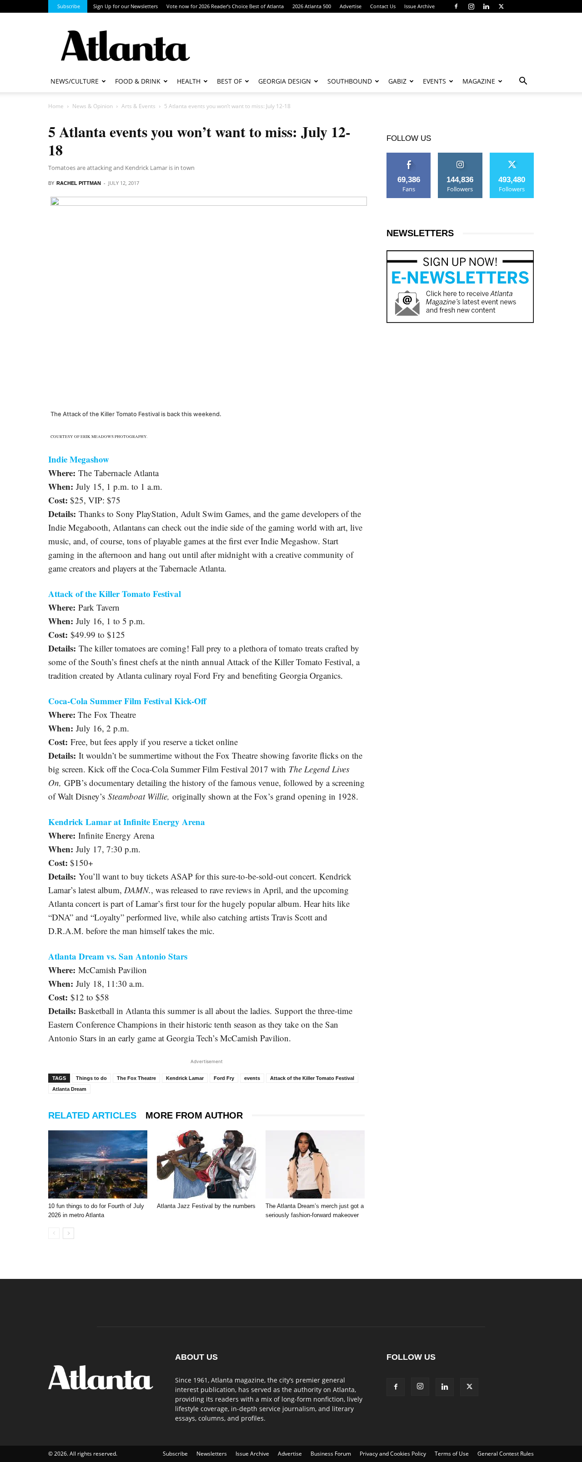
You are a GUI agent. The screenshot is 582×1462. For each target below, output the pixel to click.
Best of (229, 81)
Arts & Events (138, 106)
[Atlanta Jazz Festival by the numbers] (206, 1164)
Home (56, 106)
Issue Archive (419, 6)
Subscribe (68, 6)
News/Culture (74, 81)
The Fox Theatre (136, 1078)
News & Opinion (92, 106)
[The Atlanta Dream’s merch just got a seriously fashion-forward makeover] (315, 1164)
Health (189, 81)
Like (409, 156)
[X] (501, 6)
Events (434, 81)
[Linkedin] (486, 6)
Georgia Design (284, 81)
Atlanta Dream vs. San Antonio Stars (117, 956)
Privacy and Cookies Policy (393, 1453)
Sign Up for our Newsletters (125, 6)
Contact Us (383, 6)
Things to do (91, 1078)
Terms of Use (452, 1453)
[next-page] (68, 1233)
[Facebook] (456, 6)
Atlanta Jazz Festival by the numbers (206, 1206)
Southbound (349, 81)
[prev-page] (54, 1233)
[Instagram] (471, 6)
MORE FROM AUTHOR (194, 1115)
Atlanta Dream (69, 1089)
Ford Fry (224, 1078)
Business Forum (331, 1453)
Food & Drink (138, 81)
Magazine (478, 81)
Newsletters (211, 1453)
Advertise (350, 6)
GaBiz (397, 81)
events (252, 1078)
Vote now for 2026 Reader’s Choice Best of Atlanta (225, 6)
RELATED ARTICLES (92, 1115)
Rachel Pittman (78, 183)
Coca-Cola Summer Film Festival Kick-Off (127, 701)
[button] (523, 82)
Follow (460, 156)
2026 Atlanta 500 (311, 6)
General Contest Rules (505, 1453)
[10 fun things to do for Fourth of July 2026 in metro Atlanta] (97, 1164)
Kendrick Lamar (185, 1078)
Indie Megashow (78, 459)
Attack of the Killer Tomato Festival (114, 593)
